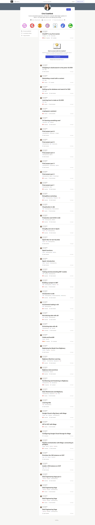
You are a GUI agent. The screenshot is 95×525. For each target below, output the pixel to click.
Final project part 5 (48, 142)
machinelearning (50, 360)
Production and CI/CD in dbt (51, 218)
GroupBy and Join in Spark (50, 229)
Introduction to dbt (48, 293)
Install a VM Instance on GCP (51, 466)
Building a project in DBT (50, 283)
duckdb (46, 317)
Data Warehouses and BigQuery (52, 392)
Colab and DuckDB (48, 337)
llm (49, 35)
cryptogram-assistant (49, 111)
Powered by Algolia (46, 1)
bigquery (54, 284)
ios (48, 122)
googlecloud (56, 360)
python (57, 165)
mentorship (53, 35)
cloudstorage (52, 165)
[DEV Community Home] (11, 1)
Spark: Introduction (48, 261)
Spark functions (47, 250)
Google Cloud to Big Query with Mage (54, 413)
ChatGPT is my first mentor (51, 34)
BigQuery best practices (50, 370)
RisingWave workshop (49, 196)
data (59, 393)
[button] (24, 25)
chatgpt (44, 35)
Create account (80, 1)
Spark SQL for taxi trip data (51, 239)
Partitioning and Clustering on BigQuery (55, 381)
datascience (63, 295)
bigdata (44, 360)
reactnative (44, 122)
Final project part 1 (48, 185)
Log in (73, 1)
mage (43, 415)
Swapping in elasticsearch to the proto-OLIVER (57, 67)
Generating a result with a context (53, 78)
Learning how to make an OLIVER (53, 100)
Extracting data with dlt (49, 326)
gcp (43, 457)
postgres (55, 446)
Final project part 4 (48, 153)
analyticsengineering (56, 295)
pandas (51, 446)
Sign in (62, 59)
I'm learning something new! (51, 120)
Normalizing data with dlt (50, 315)
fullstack (52, 122)
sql (59, 197)
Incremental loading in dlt (50, 304)
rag (45, 69)
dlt (43, 306)
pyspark (47, 262)
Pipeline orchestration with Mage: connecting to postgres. (57, 443)
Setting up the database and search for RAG (56, 89)
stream (43, 197)
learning (44, 478)
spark (43, 230)
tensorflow (53, 350)
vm (46, 457)
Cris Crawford (44, 31)
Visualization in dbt (48, 207)
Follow (68, 9)
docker (43, 350)
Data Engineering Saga (49, 487)
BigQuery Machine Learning (51, 359)
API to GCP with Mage (49, 424)
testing (46, 273)
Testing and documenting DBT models (54, 272)
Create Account (57, 56)
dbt (50, 143)
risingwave (55, 197)
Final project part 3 (48, 163)
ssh (48, 467)
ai (47, 35)
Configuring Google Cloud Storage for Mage (56, 433)
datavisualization (55, 208)
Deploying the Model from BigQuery (53, 348)
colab (43, 339)
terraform (53, 457)
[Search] (15, 2)
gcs (47, 415)
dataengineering (45, 133)
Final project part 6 (48, 131)
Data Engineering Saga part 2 (51, 476)
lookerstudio (52, 133)
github (51, 154)
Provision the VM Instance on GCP (53, 455)
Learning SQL (46, 402)
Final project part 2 (48, 174)
